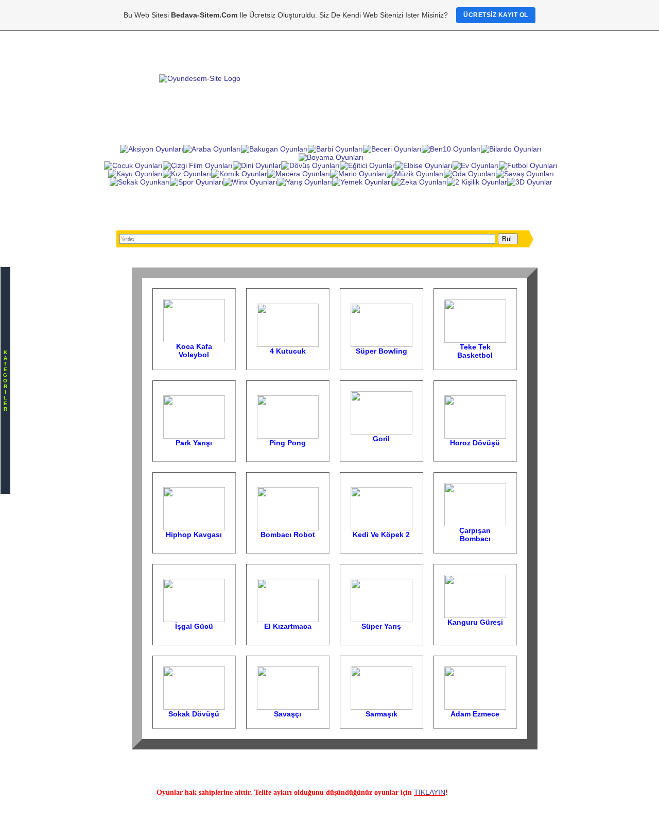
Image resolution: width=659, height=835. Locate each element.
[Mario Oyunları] (358, 174)
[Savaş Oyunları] (525, 174)
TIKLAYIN (429, 792)
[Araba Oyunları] (212, 149)
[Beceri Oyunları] (392, 149)
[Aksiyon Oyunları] (151, 149)
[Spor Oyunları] (196, 182)
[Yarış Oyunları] (305, 182)
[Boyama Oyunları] (331, 157)
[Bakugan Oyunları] (274, 149)
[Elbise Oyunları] (424, 165)
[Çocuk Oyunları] (133, 165)
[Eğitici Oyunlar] (367, 165)
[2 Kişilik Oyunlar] (477, 182)
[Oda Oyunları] (470, 174)
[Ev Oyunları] (476, 165)
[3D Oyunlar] (529, 182)
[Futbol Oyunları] (528, 165)
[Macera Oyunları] (298, 174)
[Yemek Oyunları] (362, 182)
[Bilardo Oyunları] (511, 149)
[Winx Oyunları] (250, 182)
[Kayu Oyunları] (135, 174)
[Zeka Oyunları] (419, 182)
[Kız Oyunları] (187, 174)
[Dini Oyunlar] (257, 165)
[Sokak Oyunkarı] (140, 182)
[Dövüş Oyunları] (310, 165)
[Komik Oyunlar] (239, 174)
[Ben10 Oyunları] (451, 149)
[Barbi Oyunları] (335, 149)
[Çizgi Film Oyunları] (198, 165)
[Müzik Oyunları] (415, 174)
